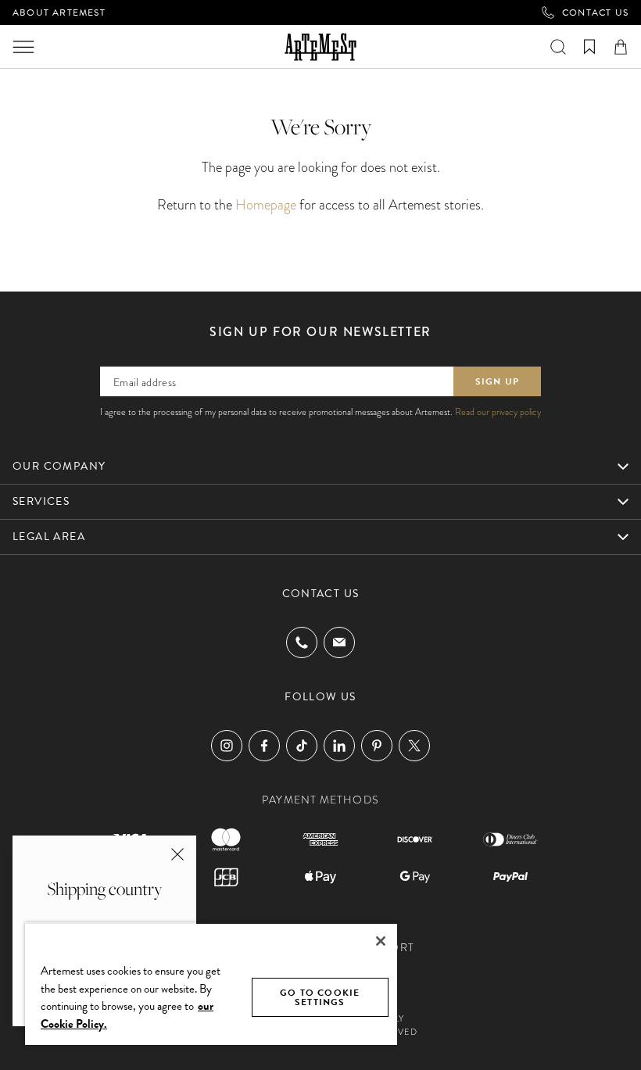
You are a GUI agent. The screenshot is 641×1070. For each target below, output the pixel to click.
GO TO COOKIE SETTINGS (320, 997)
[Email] (339, 642)
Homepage (265, 204)
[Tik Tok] (302, 745)
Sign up (497, 381)
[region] (211, 983)
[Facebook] (264, 745)
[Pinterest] (377, 745)
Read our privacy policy (498, 412)
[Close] (380, 941)
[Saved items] (589, 47)
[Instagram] (227, 745)
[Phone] (302, 642)
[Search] (558, 47)
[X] (414, 745)
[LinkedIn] (339, 745)
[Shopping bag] (620, 47)
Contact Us (595, 12)
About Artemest (59, 12)
